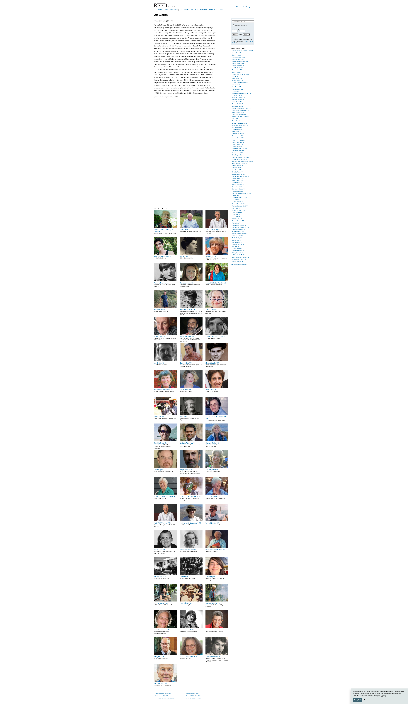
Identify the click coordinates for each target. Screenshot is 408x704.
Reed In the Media (216, 10)
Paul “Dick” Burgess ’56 (239, 114)
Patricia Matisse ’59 (237, 261)
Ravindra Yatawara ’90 (238, 97)
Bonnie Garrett (236, 55)
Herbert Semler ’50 (237, 80)
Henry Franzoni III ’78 (238, 65)
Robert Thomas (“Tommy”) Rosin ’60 (242, 51)
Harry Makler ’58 (237, 78)
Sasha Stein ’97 (236, 195)
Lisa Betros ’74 (236, 170)
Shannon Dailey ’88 (238, 99)
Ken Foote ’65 (236, 208)
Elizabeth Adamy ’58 (238, 112)
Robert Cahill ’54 (237, 187)
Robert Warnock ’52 (238, 231)
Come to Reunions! (192, 693)
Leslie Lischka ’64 (237, 178)
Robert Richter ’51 (237, 89)
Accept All (357, 700)
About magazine (162, 695)
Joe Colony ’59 (236, 216)
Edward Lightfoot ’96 (238, 244)
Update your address (193, 698)
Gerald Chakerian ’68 (238, 174)
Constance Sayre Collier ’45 (240, 125)
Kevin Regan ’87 (237, 102)
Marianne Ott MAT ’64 (238, 210)
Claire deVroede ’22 (238, 59)
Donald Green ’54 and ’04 (239, 159)
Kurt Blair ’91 (236, 246)
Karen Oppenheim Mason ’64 (240, 176)
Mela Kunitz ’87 (236, 87)
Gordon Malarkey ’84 (238, 248)
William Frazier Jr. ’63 (238, 255)
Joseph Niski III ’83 (237, 104)
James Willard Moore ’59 (239, 259)
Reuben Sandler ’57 (238, 221)
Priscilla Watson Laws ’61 (239, 148)
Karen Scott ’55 (236, 53)
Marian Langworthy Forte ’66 (240, 74)
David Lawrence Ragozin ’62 (240, 257)
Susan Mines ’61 (237, 212)
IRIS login (239, 7)
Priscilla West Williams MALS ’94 (241, 93)
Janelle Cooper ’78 (237, 68)
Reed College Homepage (163, 693)
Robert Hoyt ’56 (236, 223)
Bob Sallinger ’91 (237, 242)
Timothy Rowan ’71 (237, 172)
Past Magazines (201, 10)
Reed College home (248, 7)
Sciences (174, 10)
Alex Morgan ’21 (237, 131)
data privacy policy (380, 696)
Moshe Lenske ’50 (237, 191)
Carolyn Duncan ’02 (238, 134)
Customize (367, 700)
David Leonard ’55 (237, 153)
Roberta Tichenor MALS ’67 (240, 206)
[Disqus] (184, 125)
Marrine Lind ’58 (237, 219)
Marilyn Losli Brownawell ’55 (240, 116)
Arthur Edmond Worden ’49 (240, 233)
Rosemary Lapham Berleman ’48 (241, 157)
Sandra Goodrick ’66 (238, 142)
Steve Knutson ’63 (237, 180)
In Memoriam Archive (239, 264)
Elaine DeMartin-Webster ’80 (240, 61)
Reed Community (186, 10)
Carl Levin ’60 (236, 214)
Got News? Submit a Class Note (165, 698)
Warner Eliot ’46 (236, 240)
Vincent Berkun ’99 (237, 165)
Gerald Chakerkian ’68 (238, 204)
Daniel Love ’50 (236, 121)
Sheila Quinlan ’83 (237, 106)
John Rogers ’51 (237, 155)
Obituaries (161, 14)
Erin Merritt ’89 (236, 85)
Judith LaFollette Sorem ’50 (240, 82)
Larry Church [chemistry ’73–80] (241, 193)
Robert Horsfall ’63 (237, 182)
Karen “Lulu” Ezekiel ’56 (239, 225)
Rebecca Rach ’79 (237, 168)
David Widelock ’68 (237, 72)
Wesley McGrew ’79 (238, 63)
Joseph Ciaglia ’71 (237, 202)
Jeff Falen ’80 (236, 199)
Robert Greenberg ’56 (238, 151)
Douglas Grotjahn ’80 (238, 250)
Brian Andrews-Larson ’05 (239, 163)
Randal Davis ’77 (237, 70)
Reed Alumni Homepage (193, 695)
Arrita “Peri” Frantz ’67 (238, 140)
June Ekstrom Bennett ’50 (239, 123)
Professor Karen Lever (238, 57)
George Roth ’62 (237, 146)
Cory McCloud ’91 (237, 95)
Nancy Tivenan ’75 (237, 253)
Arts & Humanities (161, 10)
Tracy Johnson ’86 (237, 136)
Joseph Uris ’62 (236, 76)
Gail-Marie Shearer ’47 (238, 189)
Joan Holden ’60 (237, 129)
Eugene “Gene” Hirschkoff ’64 (240, 110)
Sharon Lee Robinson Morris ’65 (241, 108)
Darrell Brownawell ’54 (238, 229)
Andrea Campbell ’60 (238, 185)
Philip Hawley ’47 (237, 238)
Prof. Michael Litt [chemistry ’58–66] (242, 161)
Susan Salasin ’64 (237, 144)
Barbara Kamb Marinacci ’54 (240, 227)
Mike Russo (235, 91)
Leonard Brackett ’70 (238, 138)
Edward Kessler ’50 (237, 119)
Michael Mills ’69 (237, 127)
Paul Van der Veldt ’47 (238, 236)
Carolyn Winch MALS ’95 (239, 197)
